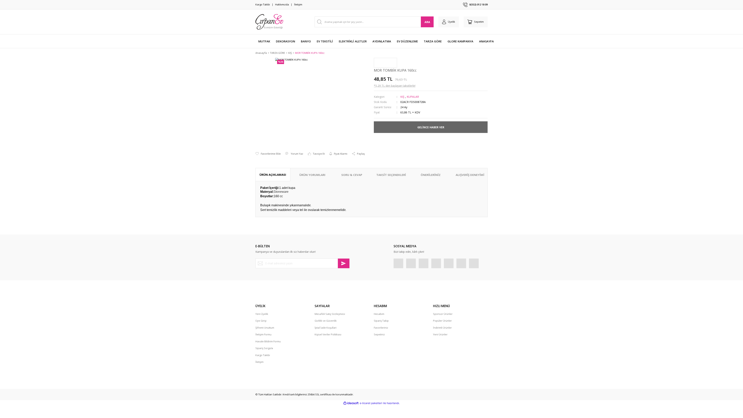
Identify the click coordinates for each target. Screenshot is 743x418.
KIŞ (402, 97)
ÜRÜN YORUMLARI (312, 175)
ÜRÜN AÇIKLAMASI (272, 174)
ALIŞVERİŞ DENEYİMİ (470, 175)
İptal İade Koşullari (325, 327)
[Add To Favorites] (268, 154)
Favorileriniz (381, 327)
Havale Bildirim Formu (268, 341)
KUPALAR (413, 97)
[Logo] (269, 22)
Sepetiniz (379, 334)
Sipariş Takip (381, 320)
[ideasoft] (351, 403)
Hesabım (379, 314)
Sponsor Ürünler (443, 314)
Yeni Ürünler (440, 334)
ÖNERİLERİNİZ (431, 175)
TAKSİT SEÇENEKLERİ (391, 175)
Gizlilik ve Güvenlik (326, 320)
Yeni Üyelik (261, 314)
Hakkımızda (282, 4)
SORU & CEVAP (351, 175)
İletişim (298, 4)
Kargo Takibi (262, 4)
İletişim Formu (263, 334)
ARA (427, 22)
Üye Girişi (260, 320)
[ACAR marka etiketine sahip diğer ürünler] (385, 63)
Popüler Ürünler (442, 320)
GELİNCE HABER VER (430, 127)
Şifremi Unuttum (264, 327)
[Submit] (343, 263)
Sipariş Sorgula (264, 348)
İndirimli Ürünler (442, 327)
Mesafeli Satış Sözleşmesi (330, 314)
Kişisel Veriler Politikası (328, 334)
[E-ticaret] (371, 403)
